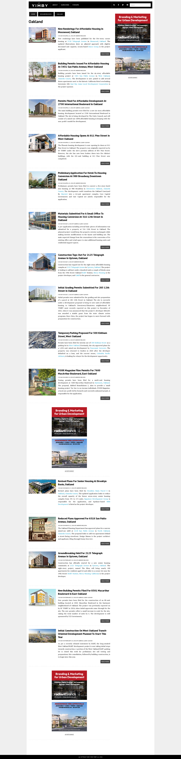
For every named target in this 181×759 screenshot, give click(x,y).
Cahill (78, 275)
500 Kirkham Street (98, 343)
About (55, 5)
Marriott (64, 194)
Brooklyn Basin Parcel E (97, 491)
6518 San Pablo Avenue (84, 531)
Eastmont (98, 383)
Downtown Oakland (94, 188)
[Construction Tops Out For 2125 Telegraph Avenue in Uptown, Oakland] (42, 270)
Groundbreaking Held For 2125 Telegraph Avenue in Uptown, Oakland (80, 554)
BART (84, 273)
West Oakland (104, 76)
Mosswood (94, 41)
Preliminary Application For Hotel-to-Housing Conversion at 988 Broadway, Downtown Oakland (82, 176)
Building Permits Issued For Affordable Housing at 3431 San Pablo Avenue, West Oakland (83, 65)
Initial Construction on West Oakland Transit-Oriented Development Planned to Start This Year (82, 634)
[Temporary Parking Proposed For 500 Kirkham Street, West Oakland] (42, 347)
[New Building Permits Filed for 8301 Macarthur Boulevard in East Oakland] (42, 605)
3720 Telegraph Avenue (77, 41)
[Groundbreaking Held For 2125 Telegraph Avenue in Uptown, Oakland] (42, 567)
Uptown (90, 267)
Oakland (103, 41)
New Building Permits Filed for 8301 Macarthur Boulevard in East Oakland (83, 592)
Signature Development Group (96, 499)
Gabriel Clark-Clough (83, 108)
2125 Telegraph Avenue (76, 267)
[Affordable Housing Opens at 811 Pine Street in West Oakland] (42, 151)
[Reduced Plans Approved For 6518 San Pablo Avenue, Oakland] (42, 540)
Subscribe (65, 5)
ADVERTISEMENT (69, 471)
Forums (75, 5)
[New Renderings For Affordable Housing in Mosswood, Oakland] (42, 41)
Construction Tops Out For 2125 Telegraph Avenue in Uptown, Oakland (81, 256)
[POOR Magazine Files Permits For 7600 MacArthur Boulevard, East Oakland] (42, 394)
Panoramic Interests (98, 348)
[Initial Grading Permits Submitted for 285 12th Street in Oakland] (42, 301)
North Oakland (104, 531)
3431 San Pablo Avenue (85, 76)
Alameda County (64, 78)
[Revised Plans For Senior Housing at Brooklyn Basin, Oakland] (42, 492)
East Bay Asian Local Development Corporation (89, 84)
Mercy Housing (99, 273)
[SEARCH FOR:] (140, 5)
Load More (69, 745)
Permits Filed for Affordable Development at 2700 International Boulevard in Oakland (82, 102)
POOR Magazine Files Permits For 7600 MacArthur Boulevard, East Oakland (79, 372)
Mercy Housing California (89, 573)
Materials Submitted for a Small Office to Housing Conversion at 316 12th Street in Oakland (80, 217)
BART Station (73, 573)
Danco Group (93, 46)
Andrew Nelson (81, 36)
